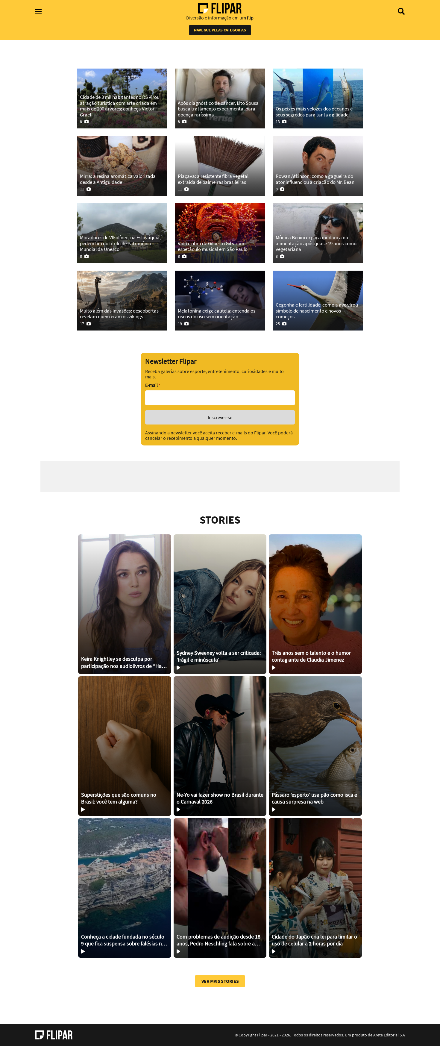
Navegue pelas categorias (220, 30)
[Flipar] (53, 1034)
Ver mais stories (220, 981)
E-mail (152, 385)
